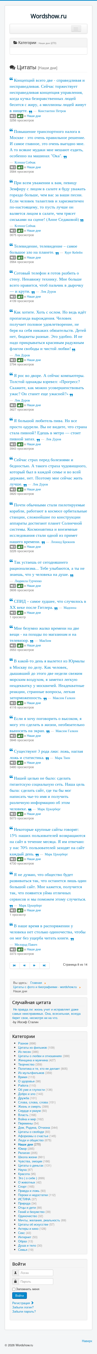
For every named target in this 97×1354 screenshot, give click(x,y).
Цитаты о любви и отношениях (44, 1056)
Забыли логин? (23, 1307)
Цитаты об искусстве (36, 1224)
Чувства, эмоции (34, 1161)
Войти (19, 1295)
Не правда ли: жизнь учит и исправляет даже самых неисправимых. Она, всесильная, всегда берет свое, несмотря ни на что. (46, 1013)
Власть (27, 1115)
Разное (27, 1043)
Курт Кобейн (74, 252)
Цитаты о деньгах (34, 1165)
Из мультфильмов (35, 1072)
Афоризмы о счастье (37, 1136)
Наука (25, 1169)
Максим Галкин (64, 698)
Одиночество (30, 1216)
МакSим (45, 640)
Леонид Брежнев (63, 542)
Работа (27, 1085)
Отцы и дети (30, 1207)
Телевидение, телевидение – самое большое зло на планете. (43, 249)
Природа (27, 1203)
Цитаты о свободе (34, 1131)
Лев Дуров (48, 291)
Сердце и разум (32, 1110)
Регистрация (21, 1303)
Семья (25, 1249)
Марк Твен (62, 757)
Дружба (27, 1098)
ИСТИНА (27, 1199)
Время (26, 1077)
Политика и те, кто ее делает (43, 1068)
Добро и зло (30, 1093)
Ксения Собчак (25, 162)
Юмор (26, 1148)
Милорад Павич (26, 944)
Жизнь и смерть (33, 1106)
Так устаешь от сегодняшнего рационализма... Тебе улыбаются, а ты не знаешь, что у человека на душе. (47, 568)
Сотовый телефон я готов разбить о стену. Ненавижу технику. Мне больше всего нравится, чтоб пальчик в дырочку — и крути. (46, 282)
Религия (27, 1152)
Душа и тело (30, 1245)
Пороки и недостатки (37, 1195)
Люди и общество (34, 1140)
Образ (25, 1241)
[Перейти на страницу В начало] (15, 965)
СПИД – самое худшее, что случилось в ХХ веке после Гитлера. (48, 604)
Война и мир (31, 1119)
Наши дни (34, 115)
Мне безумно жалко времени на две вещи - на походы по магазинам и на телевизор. (44, 634)
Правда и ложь (32, 1190)
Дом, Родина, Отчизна (38, 1127)
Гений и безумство (34, 1211)
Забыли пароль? (24, 1311)
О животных (29, 1182)
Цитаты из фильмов (36, 1047)
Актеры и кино (32, 1228)
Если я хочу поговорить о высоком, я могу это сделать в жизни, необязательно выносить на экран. (47, 724)
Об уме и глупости (35, 1089)
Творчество (30, 1064)
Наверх (87, 1341)
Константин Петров (52, 111)
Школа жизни (31, 1157)
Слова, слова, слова (37, 1102)
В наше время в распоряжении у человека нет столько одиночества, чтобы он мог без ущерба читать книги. (47, 932)
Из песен (28, 1051)
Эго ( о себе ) (31, 1178)
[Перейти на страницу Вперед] (35, 965)
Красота (27, 1174)
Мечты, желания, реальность (42, 1220)
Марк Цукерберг (49, 809)
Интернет (27, 1237)
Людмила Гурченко (28, 581)
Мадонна (70, 607)
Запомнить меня (27, 1289)
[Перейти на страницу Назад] (25, 965)
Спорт (26, 1186)
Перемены (28, 1123)
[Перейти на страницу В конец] (45, 965)
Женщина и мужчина (37, 1060)
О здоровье (29, 1081)
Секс (24, 1232)
